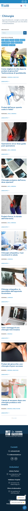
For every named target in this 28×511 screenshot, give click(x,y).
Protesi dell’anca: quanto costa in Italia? (11, 108)
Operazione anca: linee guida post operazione (13, 145)
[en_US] (21, 6)
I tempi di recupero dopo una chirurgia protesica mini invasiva (13, 402)
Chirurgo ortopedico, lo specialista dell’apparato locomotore (11, 291)
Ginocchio (16, 77)
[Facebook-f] (23, 2)
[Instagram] (25, 2)
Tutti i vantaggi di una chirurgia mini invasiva (10, 328)
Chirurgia (10, 77)
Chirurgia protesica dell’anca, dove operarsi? (13, 181)
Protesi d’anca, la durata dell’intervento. (11, 217)
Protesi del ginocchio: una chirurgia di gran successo (12, 365)
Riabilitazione (16, 408)
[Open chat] (25, 508)
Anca (9, 113)
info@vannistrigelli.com (15, 454)
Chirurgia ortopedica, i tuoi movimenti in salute (12, 254)
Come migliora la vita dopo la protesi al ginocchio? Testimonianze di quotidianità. (13, 71)
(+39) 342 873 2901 (15, 451)
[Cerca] (25, 33)
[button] (25, 6)
